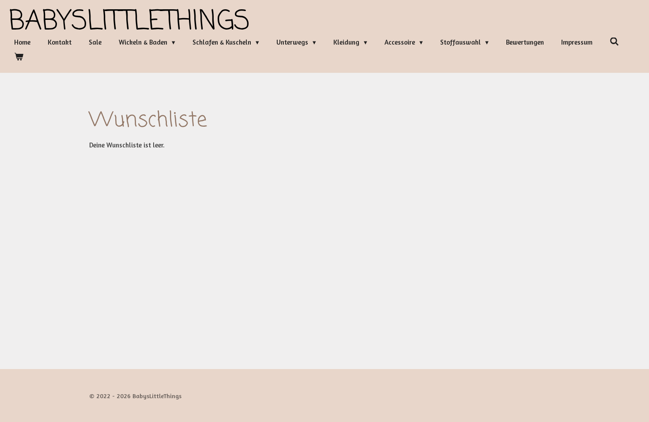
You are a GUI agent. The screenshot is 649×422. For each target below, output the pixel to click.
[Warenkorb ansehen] (19, 57)
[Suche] (614, 41)
